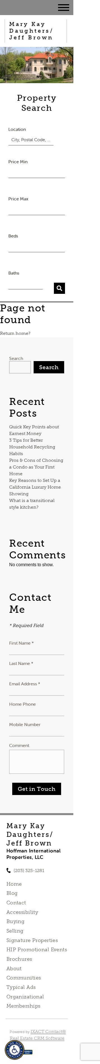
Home (14, 884)
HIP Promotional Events (36, 950)
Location (17, 129)
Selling (15, 931)
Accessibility (22, 912)
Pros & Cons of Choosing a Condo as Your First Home (36, 467)
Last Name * (21, 663)
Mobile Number (25, 724)
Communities (23, 978)
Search (16, 358)
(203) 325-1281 (29, 870)
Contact (16, 903)
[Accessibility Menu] (14, 1050)
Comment (19, 745)
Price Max (18, 198)
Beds (13, 236)
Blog (12, 893)
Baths (13, 273)
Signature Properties (32, 940)
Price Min (18, 161)
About (14, 968)
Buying (15, 921)
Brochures (19, 959)
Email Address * (24, 683)
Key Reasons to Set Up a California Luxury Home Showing (35, 487)
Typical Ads (21, 987)
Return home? (15, 333)
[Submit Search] (59, 288)
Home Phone (22, 704)
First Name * (21, 643)
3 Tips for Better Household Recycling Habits (32, 447)
